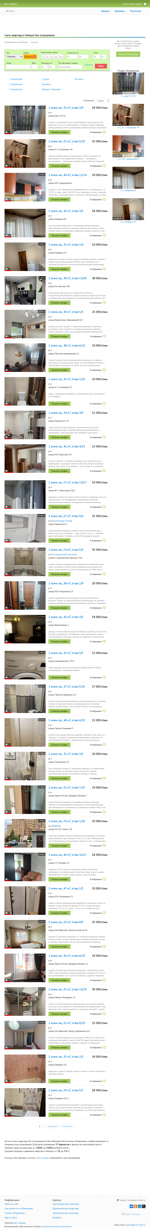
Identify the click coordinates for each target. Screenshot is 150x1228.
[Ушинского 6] (25, 528)
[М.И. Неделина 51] (25, 900)
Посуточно (135, 11)
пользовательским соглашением (57, 1226)
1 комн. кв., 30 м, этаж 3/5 (65, 211)
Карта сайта (11, 1217)
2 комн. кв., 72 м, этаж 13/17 (67, 482)
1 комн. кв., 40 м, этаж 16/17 (67, 855)
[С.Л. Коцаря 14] (25, 867)
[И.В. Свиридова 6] (25, 187)
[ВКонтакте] (131, 1206)
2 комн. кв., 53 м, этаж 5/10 (66, 141)
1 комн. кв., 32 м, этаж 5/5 (65, 653)
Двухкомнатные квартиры (65, 1208)
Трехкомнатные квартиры (65, 1212)
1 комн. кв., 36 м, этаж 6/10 (66, 956)
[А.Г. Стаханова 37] (25, 391)
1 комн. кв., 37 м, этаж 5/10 (66, 686)
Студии (45, 79)
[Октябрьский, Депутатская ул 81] (25, 934)
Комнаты (46, 84)
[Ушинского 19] (25, 425)
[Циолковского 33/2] (25, 665)
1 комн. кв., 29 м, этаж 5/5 (65, 1090)
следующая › (53, 1126)
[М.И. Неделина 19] (25, 595)
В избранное (96, 132)
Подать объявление (128, 54)
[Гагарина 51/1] (25, 1102)
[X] (143, 1206)
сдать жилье (42, 1157)
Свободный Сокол (62, 520)
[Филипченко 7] (25, 629)
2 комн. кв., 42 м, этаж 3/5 (65, 617)
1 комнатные (15, 79)
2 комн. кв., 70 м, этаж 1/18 (66, 821)
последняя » (68, 1126)
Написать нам (11, 1203)
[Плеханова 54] (25, 766)
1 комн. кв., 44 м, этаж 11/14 (67, 175)
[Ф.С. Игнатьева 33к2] (25, 494)
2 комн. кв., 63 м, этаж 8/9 (65, 922)
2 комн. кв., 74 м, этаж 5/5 (65, 550)
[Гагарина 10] (25, 1069)
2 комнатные (15, 84)
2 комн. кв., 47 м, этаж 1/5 (65, 888)
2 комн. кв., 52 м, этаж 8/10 (66, 1023)
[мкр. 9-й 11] (25, 120)
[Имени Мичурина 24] (25, 1001)
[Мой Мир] (139, 1206)
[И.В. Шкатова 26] (25, 458)
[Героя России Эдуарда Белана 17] (25, 968)
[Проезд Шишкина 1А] (25, 698)
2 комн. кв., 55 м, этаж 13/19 (67, 989)
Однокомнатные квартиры (65, 1203)
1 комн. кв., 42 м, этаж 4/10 (66, 446)
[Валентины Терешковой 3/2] (25, 324)
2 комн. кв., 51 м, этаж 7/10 (66, 787)
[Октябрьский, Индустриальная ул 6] (25, 1035)
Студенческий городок (64, 554)
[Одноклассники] (135, 1206)
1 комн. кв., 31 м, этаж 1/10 (66, 379)
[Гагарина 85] (25, 223)
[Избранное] (145, 4)
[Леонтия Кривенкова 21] (25, 357)
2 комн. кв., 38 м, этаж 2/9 (65, 583)
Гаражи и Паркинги (51, 89)
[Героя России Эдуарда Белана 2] (25, 799)
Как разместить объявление (19, 1208)
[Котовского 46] (25, 290)
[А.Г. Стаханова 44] (25, 153)
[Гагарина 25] (25, 256)
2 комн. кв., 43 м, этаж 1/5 (65, 312)
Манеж (56, 825)
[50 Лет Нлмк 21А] (25, 833)
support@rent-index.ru (135, 1224)
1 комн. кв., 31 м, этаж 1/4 (65, 244)
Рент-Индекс (19, 1222)
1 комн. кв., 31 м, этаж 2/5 (65, 754)
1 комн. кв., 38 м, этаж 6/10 (66, 345)
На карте (79, 79)
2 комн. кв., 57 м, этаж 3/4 (65, 516)
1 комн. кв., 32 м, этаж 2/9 (65, 108)
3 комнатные (15, 89)
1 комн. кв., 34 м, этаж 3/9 (65, 413)
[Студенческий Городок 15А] (25, 562)
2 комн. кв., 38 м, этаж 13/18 (67, 278)
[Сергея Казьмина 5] (25, 732)
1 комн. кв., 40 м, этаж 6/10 (66, 720)
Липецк (11, 11)
